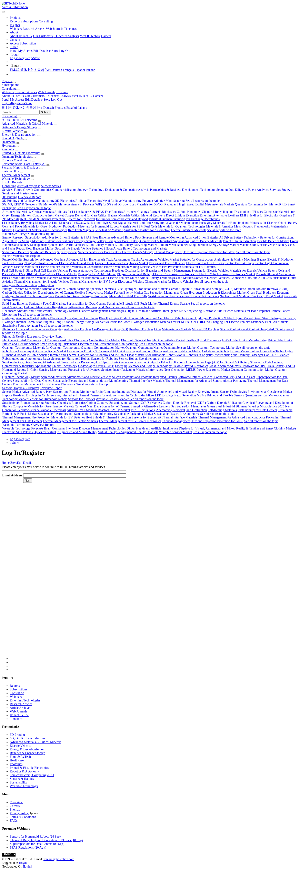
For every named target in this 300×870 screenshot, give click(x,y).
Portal (13, 50)
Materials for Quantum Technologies (181, 226)
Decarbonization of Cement (56, 292)
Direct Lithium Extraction (182, 215)
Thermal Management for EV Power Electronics (101, 281)
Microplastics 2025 (272, 406)
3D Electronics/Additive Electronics (78, 200)
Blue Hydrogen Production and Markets (142, 289)
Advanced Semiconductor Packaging (39, 329)
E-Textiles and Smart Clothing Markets (271, 428)
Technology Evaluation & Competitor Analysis (119, 189)
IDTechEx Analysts (66, 36)
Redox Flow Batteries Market (35, 248)
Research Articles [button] (25, 92)
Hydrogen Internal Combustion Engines (28, 296)
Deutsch (56, 70)
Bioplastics (169, 211)
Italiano (90, 70)
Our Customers (43, 36)
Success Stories (51, 186)
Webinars (16, 28)
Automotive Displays (77, 329)
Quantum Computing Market (144, 347)
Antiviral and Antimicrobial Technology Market (47, 311)
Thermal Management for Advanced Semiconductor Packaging (206, 380)
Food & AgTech (12, 138)
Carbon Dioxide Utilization (19, 292)
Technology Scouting (214, 189)
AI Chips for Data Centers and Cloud (119, 362)
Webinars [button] (8, 92)
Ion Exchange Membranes (203, 219)
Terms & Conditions (23, 817)
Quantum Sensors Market (179, 347)
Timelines (70, 28)
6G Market (60, 204)
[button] (15, 17)
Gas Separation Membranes (161, 292)
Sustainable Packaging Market (133, 413)
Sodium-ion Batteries (15, 252)
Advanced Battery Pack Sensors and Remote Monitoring (147, 237)
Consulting (46, 21)
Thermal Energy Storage (137, 252)
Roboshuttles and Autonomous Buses (26, 358)
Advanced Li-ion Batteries (201, 237)
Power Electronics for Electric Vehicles (195, 274)
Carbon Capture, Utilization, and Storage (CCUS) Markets (206, 289)
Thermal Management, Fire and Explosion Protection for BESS (195, 252)
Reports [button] (7, 81)
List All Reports (12, 182)
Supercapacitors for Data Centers (99, 252)
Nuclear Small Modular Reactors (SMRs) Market (251, 296)
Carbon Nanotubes (189, 211)
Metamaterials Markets (219, 204)
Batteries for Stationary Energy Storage (70, 241)
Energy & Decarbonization (19, 134)
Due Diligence (238, 189)
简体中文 (26, 70)
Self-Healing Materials (108, 230)
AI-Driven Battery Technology (239, 237)
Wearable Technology (16, 178)
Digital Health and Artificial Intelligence (152, 311)
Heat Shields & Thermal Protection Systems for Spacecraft (57, 219)
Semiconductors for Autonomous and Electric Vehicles (94, 278)
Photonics (8, 149)
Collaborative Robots (215, 351)
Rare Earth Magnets (81, 230)
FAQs (14, 820)
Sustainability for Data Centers (86, 303)
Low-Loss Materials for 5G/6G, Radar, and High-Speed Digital (163, 204)
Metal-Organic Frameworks (252, 226)
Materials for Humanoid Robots (98, 226)
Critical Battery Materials (114, 215)
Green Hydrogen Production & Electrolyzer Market (213, 292)
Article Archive (20, 707)
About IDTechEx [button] (13, 96)
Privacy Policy (19, 813)
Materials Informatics (219, 226)
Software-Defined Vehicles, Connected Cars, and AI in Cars (233, 278)
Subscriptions (29, 21)
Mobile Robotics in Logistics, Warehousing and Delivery (213, 355)
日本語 (15, 70)
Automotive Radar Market (49, 351)
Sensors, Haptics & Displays (20, 167)
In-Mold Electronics (235, 340)
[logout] (24, 862)
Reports (15, 21)
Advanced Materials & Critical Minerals (27, 123)
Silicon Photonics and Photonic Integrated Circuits (252, 329)
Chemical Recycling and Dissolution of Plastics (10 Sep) (46, 840)
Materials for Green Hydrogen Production (50, 226)
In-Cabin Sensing (38, 355)
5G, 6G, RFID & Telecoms (19, 120)
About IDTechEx (21, 36)
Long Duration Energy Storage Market (214, 244)
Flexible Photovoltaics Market (93, 292)
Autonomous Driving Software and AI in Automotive (101, 351)
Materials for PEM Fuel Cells (138, 226)
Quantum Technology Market (216, 347)
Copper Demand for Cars (80, 215)
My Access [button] (17, 99)
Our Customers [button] (34, 96)
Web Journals (54, 28)
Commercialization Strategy (70, 189)
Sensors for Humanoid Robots (70, 358)
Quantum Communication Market (256, 204)
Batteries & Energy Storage (19, 127)
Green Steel (254, 292)
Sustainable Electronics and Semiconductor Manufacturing (100, 344)
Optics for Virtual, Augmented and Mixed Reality (65, 432)
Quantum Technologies (17, 156)
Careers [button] (98, 96)
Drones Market (138, 263)
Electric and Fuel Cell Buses (167, 263)
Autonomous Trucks (126, 259)
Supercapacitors (67, 252)
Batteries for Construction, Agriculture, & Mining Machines (218, 259)
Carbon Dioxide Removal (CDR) (266, 289)
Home (6, 462)
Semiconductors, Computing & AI (32, 775)
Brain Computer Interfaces (113, 391)
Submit (45, 112)
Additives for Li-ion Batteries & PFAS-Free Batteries (88, 211)
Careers (106, 36)
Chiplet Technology (64, 366)
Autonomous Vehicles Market (159, 259)
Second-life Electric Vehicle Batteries (79, 248)
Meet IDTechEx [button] (81, 96)
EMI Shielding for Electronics (259, 215)
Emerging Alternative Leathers (219, 215)
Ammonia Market (53, 289)
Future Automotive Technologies (90, 270)
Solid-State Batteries (43, 252)
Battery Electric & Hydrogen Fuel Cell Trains (69, 318)
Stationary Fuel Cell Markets (47, 303)
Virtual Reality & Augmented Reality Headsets (128, 432)
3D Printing (9, 116)
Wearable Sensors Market (112, 399)
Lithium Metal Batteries (173, 244)
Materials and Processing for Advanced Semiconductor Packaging (169, 222)
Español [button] (71, 107)
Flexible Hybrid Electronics (203, 340)
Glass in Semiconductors (225, 366)
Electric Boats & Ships (239, 263)
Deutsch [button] (48, 107)
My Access (25, 50)
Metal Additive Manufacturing (121, 200)
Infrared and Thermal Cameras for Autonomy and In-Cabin (88, 355)
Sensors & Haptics (22, 778)
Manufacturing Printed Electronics (270, 340)
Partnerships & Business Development (174, 189)
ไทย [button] (39, 107)
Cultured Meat (33, 307)
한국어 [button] (31, 107)
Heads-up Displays (124, 270)
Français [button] (60, 107)
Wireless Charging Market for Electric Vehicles (163, 281)
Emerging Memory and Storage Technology (143, 366)
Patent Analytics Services (264, 189)
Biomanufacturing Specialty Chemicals (91, 289)
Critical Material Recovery (148, 215)
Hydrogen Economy (276, 292)
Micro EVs (17, 274)
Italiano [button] (82, 107)
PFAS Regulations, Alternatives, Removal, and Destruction (81, 307)
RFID (283, 204)
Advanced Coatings (136, 211)
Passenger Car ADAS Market (97, 274)
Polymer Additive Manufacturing (163, 200)
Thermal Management (16, 175)
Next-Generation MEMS (180, 369)
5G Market (45, 204)
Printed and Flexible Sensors (20, 344)
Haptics (7, 395)
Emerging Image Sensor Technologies (222, 391)
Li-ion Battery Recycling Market (23, 222)
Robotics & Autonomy (16, 160)
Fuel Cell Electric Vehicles (51, 270)
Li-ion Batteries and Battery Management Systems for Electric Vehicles (183, 270)
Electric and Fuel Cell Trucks (205, 263)
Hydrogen (8, 145)
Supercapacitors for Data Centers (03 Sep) (37, 844)
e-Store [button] (45, 99)
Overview (16, 802)
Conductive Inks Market (48, 215)
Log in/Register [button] (12, 103)
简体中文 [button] (18, 107)
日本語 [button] (6, 107)
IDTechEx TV (19, 715)
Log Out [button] (56, 99)
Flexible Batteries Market (273, 241)
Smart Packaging (51, 344)
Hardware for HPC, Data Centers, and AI (268, 366)
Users (13, 462)
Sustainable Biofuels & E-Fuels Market (132, 303)
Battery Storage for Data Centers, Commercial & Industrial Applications (143, 241)
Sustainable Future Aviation (20, 325)
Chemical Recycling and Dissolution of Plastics (232, 211)
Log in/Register (20, 58)
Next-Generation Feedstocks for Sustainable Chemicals (183, 296)
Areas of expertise (28, 186)
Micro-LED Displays (205, 329)
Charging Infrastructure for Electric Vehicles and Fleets (59, 263)
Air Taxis (107, 259)
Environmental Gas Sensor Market (270, 391)
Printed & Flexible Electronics (21, 153)
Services (7, 189)
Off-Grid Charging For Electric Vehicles (51, 274)
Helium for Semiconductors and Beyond (122, 219)
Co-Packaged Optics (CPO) (110, 329)
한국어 (39, 70)
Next (27, 480)
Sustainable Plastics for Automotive (147, 230)
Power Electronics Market (238, 274)
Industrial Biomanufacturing (167, 219)
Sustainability (10, 171)
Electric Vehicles (12, 131)
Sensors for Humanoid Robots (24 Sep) (35, 836)
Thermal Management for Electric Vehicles (41, 281)
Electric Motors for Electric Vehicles (37, 267)
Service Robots (128, 358)
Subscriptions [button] (10, 85)
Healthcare (9, 142)
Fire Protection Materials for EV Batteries (189, 267)
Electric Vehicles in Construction (82, 267)
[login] (27, 866)
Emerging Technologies (25, 700)
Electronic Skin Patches (218, 311)
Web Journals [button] (46, 92)
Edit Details (40, 50)
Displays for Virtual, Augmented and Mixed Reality (163, 391)
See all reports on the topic (203, 200)
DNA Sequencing (190, 311)
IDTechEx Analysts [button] (58, 96)
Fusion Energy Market (128, 292)
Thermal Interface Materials (188, 230)
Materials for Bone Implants (231, 222)
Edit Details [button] (32, 99)
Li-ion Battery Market (100, 244)
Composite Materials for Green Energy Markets (43, 406)
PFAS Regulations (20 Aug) (28, 847)
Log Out (64, 50)
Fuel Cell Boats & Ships (17, 270)
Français (68, 70)
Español (79, 70)
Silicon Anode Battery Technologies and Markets (135, 248)
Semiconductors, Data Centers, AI (24, 164)
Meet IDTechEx (90, 36)
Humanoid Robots (14, 355)
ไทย (48, 70)
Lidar (157, 329)
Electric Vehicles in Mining (121, 267)
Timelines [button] (62, 92)
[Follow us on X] (154, 573)
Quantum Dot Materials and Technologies (40, 230)
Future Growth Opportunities (32, 189)
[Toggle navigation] (3, 11)
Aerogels (155, 211)
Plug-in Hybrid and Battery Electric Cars (143, 274)
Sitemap (15, 809)
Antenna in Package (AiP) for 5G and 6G (95, 204)
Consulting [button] (9, 88)
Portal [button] (5, 99)
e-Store (53, 50)
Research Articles (34, 28)
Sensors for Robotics (104, 358)
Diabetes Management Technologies (102, 311)
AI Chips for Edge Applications (164, 362)
